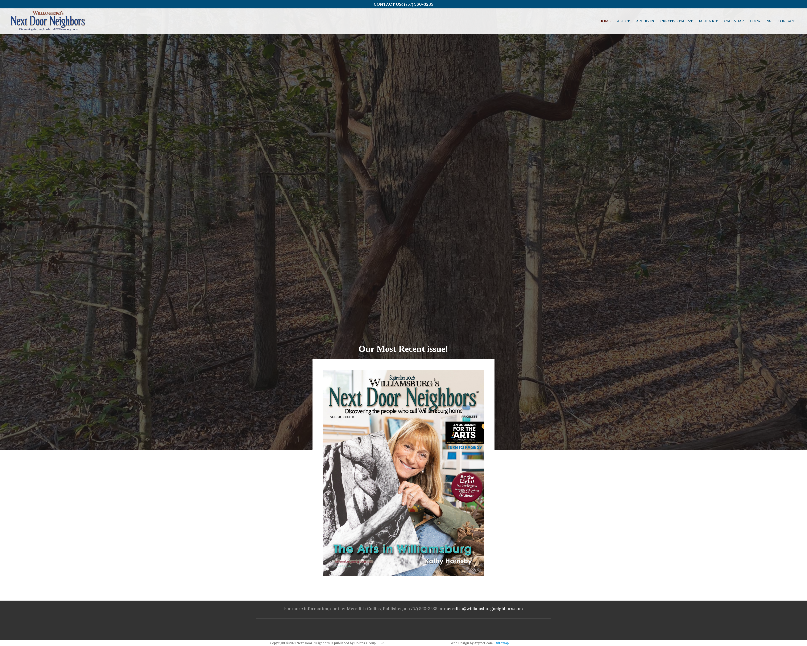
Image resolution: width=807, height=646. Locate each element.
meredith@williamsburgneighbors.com (483, 608)
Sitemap (502, 643)
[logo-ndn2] (47, 21)
